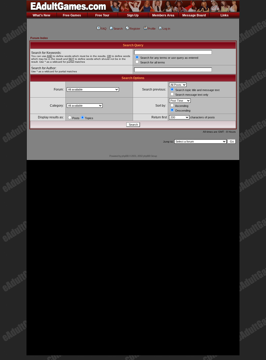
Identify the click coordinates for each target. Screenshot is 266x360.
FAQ (104, 28)
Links (225, 15)
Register (135, 28)
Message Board (194, 15)
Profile (152, 28)
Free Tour (102, 15)
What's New (41, 15)
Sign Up (132, 15)
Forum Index (39, 38)
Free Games (72, 15)
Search (118, 28)
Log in (166, 28)
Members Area (163, 15)
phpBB (125, 156)
